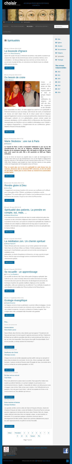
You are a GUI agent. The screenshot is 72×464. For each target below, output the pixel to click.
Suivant (32, 436)
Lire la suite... (9, 68)
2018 (59, 85)
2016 (59, 92)
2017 (59, 89)
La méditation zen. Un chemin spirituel (24, 241)
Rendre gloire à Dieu (15, 185)
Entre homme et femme (12, 402)
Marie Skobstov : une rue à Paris (21, 141)
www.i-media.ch (46, 460)
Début (9, 433)
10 (21, 436)
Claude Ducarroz (10, 303)
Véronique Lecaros (9, 355)
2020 (59, 78)
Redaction (8, 143)
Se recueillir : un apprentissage (20, 272)
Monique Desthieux (9, 404)
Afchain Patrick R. (11, 243)
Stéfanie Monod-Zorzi (12, 215)
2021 (59, 75)
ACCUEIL (27, 3)
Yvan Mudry (7, 377)
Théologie (60, 60)
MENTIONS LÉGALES (8, 460)
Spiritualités (61, 56)
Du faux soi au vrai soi (11, 375)
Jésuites (60, 46)
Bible (59, 39)
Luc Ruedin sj (14, 274)
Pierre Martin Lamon (10, 330)
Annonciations (9, 327)
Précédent (18, 433)
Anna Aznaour (10, 80)
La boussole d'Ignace (15, 51)
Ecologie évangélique (15, 300)
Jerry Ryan (9, 188)
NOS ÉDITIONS (43, 3)
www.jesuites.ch (11, 455)
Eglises (60, 42)
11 (26, 436)
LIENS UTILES (29, 448)
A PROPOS (33, 3)
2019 (59, 82)
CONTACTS (36, 5)
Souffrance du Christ (11, 352)
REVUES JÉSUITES (41, 448)
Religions (60, 53)
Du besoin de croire (14, 77)
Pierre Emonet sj (15, 53)
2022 (59, 71)
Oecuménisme (62, 49)
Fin (39, 436)
